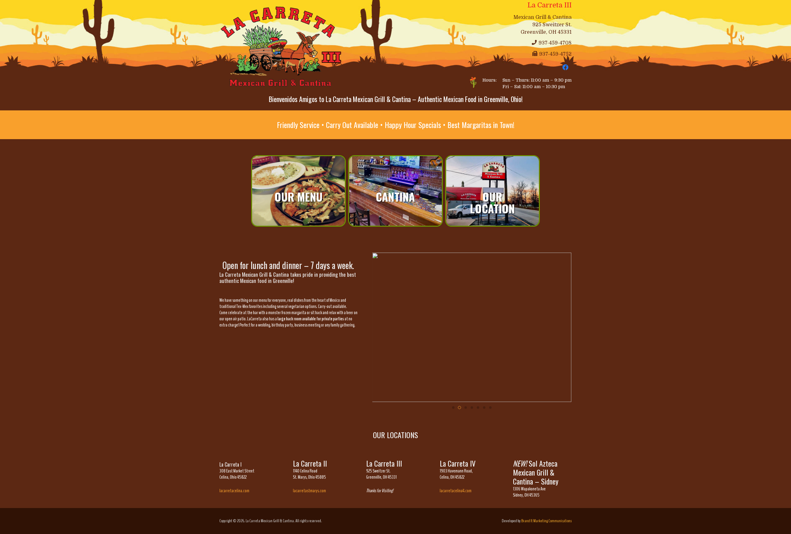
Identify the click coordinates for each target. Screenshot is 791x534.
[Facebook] (565, 67)
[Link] (283, 47)
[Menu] (298, 191)
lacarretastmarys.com (309, 490)
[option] (298, 191)
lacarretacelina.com (234, 490)
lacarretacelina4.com (456, 490)
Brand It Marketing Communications (546, 521)
